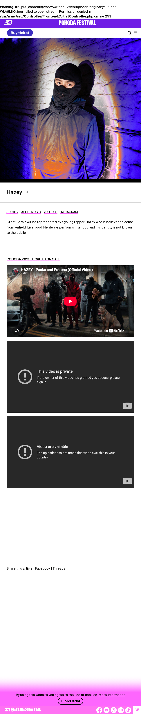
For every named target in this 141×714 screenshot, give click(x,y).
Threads (59, 568)
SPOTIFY (12, 212)
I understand (70, 701)
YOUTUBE (50, 212)
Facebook (42, 568)
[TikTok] (128, 710)
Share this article (19, 568)
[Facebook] (99, 710)
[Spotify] (121, 710)
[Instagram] (114, 710)
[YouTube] (106, 710)
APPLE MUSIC (31, 212)
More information (112, 695)
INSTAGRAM (69, 212)
